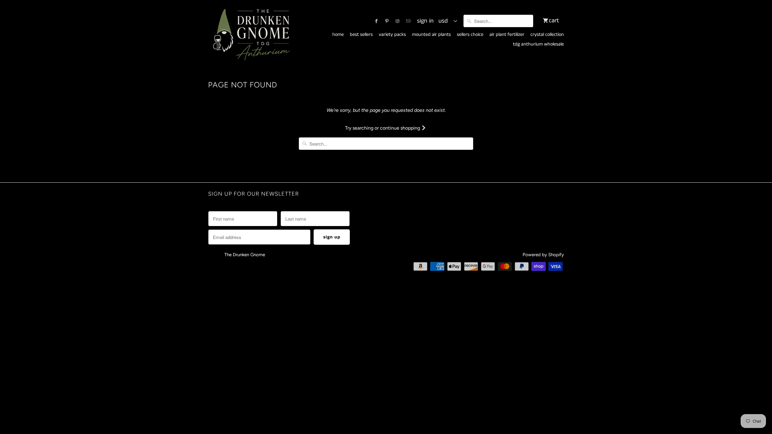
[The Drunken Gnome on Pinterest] (387, 21)
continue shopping (400, 128)
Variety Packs (392, 34)
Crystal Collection (547, 34)
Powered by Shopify (543, 254)
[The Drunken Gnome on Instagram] (397, 21)
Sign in (425, 21)
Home (338, 34)
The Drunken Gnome (245, 254)
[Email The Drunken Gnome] (408, 21)
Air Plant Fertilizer (506, 34)
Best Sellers (361, 34)
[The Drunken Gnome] (250, 35)
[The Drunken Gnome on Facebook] (376, 21)
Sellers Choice (470, 34)
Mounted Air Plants (431, 34)
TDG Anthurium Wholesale (538, 44)
